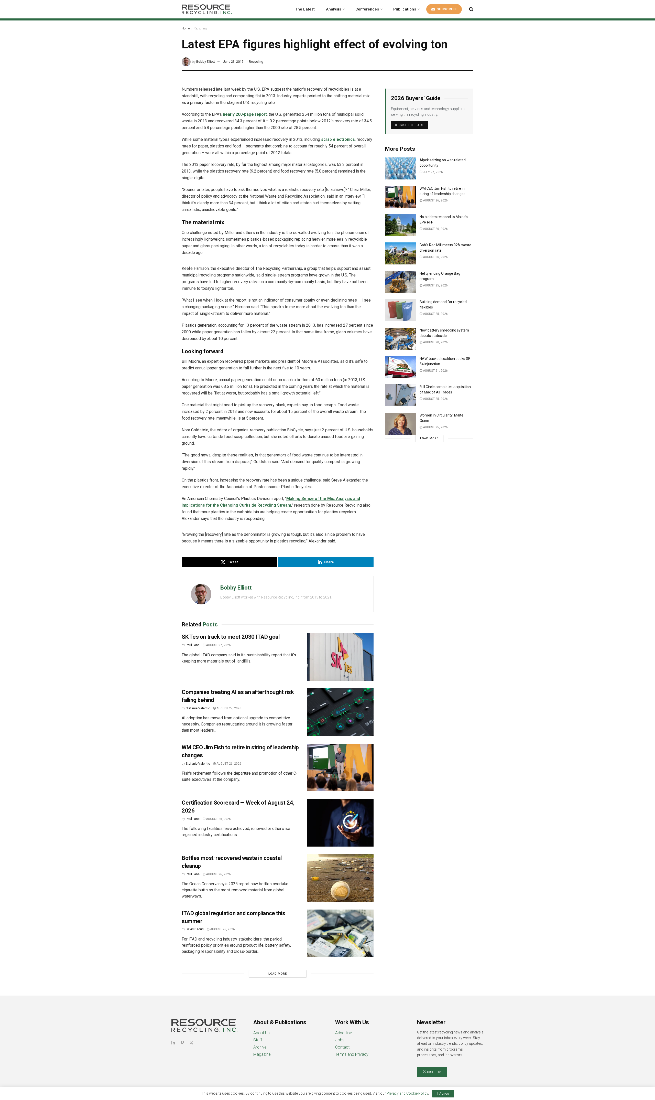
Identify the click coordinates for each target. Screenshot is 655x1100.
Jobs (339, 1040)
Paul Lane (193, 645)
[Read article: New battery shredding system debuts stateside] (400, 339)
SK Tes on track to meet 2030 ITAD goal (230, 637)
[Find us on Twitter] (191, 1043)
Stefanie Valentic (198, 708)
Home (186, 28)
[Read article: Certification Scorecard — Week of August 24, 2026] (340, 823)
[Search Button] (471, 9)
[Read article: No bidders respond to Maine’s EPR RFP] (400, 225)
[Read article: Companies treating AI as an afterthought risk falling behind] (340, 712)
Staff (257, 1040)
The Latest (305, 9)
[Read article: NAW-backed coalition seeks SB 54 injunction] (400, 367)
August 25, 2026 (435, 285)
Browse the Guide (409, 125)
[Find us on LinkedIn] (173, 1043)
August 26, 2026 (228, 763)
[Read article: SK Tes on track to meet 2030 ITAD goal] (340, 657)
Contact (342, 1047)
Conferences (367, 9)
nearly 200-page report (245, 114)
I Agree (443, 1093)
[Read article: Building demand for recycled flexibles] (400, 310)
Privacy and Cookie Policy (407, 1093)
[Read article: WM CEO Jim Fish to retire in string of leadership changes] (340, 767)
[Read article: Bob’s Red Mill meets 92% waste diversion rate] (400, 253)
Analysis (333, 9)
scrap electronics (338, 139)
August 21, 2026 (435, 370)
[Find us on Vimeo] (182, 1043)
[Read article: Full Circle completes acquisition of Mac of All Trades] (400, 395)
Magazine (262, 1054)
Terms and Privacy (351, 1054)
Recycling (200, 28)
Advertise (343, 1032)
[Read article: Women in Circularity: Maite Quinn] (400, 424)
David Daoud (195, 929)
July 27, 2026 (432, 172)
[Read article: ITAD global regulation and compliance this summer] (340, 933)
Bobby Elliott (205, 61)
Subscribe (446, 9)
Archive (260, 1047)
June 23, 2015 (233, 61)
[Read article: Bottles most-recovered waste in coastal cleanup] (340, 878)
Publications (404, 9)
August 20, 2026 (435, 229)
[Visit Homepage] (207, 9)
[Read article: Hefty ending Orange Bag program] (400, 282)
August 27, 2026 (218, 645)
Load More (277, 973)
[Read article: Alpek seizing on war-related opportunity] (400, 168)
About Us (261, 1032)
